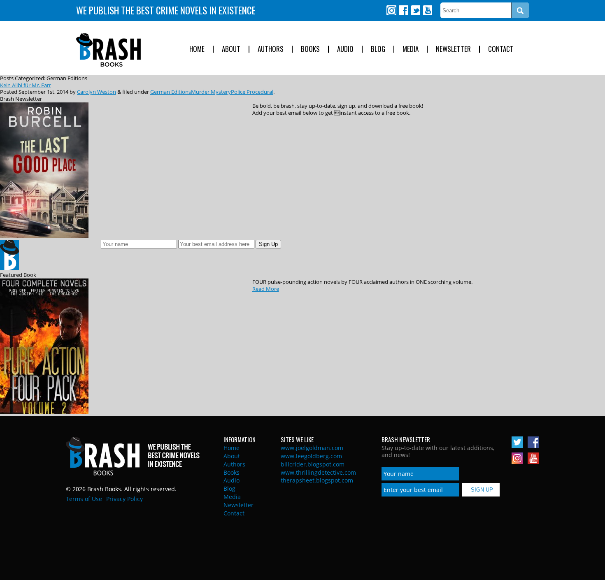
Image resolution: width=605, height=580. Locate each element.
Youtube (427, 10)
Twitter (415, 10)
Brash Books (108, 50)
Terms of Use (84, 499)
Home (197, 49)
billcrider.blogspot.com (312, 464)
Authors (271, 49)
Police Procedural (252, 91)
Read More (265, 288)
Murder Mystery (211, 91)
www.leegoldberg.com (311, 456)
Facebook (403, 10)
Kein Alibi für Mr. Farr (25, 85)
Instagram (391, 10)
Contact (501, 49)
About (231, 49)
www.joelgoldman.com (312, 448)
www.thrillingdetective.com (318, 472)
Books (310, 49)
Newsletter (453, 49)
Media (411, 49)
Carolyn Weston (96, 91)
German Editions (170, 91)
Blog (378, 49)
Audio (345, 49)
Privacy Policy (124, 499)
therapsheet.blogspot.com (317, 480)
